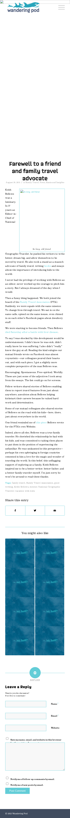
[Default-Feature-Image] (35, 140)
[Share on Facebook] (15, 511)
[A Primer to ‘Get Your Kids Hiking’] (49, 640)
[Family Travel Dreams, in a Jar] (49, 611)
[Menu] (60, 7)
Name (54, 703)
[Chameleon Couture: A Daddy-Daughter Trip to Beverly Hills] (19, 640)
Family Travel (32, 182)
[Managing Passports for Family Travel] (49, 553)
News (42, 182)
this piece (41, 422)
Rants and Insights (55, 182)
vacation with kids (25, 491)
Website (55, 728)
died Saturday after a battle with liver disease (31, 332)
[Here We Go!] (19, 553)
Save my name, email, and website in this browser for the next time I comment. (35, 741)
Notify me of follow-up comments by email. (32, 779)
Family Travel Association (35, 302)
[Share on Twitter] (35, 511)
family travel (18, 483)
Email (55, 715)
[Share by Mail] (55, 511)
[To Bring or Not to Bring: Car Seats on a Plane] (19, 611)
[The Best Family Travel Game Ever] (19, 582)
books (47, 266)
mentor (33, 487)
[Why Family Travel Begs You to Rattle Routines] (49, 582)
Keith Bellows (21, 487)
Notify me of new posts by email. (26, 785)
